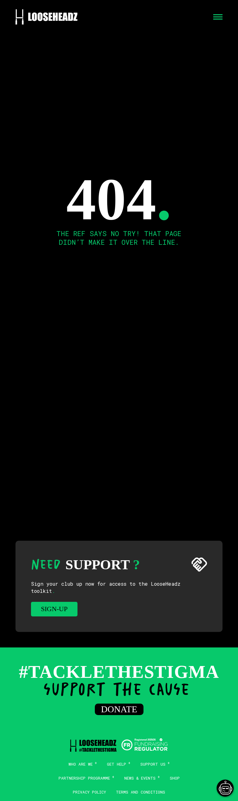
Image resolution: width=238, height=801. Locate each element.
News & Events (140, 778)
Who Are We (80, 764)
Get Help (116, 764)
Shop (175, 778)
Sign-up (54, 609)
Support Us (152, 764)
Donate (119, 709)
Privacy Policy (89, 792)
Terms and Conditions (140, 792)
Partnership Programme (84, 778)
